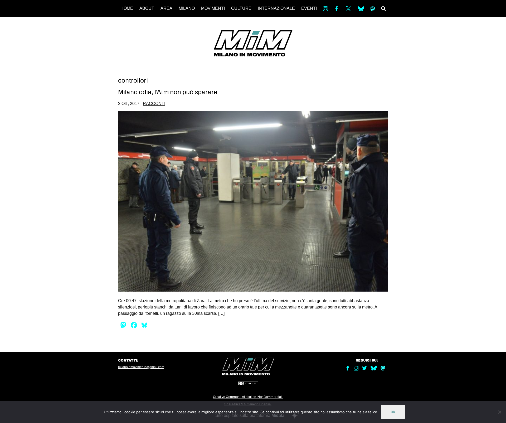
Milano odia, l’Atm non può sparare (167, 92)
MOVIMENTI (213, 8)
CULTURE (241, 8)
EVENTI (309, 8)
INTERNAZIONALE (276, 8)
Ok (393, 412)
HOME (126, 8)
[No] (499, 412)
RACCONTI (154, 103)
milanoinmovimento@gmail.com (141, 367)
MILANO (187, 8)
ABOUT (146, 8)
